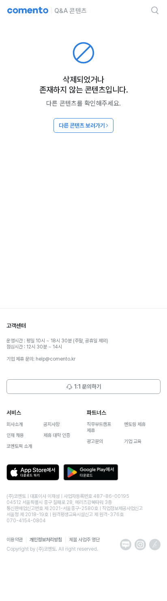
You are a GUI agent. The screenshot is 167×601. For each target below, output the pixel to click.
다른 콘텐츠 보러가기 (82, 125)
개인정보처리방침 (46, 540)
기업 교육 (132, 441)
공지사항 (51, 424)
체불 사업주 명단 (84, 540)
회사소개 (14, 424)
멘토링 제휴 (135, 424)
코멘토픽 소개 (19, 446)
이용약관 (14, 540)
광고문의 (95, 441)
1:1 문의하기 (87, 386)
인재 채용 (15, 435)
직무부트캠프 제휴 (99, 427)
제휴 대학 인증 (56, 435)
